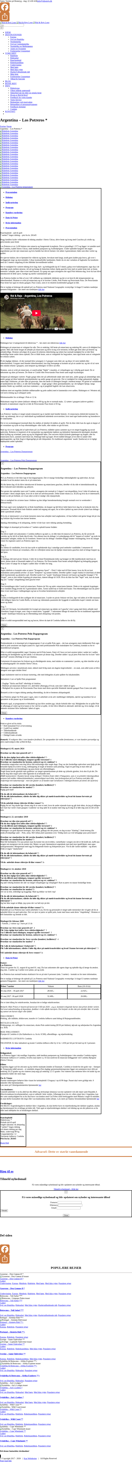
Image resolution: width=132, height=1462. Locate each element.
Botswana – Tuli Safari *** (11, 1300)
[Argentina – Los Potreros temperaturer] (16, 187)
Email (53, 1208)
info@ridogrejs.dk (44, 1)
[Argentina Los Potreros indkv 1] (9, 168)
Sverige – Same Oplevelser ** (12, 1344)
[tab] (53, 192)
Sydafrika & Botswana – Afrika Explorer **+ (18, 1366)
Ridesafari (19, 1305)
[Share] (66, 16)
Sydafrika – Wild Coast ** (11, 1409)
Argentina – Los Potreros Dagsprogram (16, 451)
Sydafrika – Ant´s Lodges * (11, 1388)
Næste (9, 126)
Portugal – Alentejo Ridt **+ (11, 1322)
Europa (15, 1283)
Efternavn (54, 1205)
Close (4, 625)
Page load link (6, 1461)
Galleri (3, 1281)
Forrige (3, 126)
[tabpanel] (50, 283)
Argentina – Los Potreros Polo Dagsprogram (18, 460)
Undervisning (5, 1283)
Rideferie (31, 1283)
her (40, 1085)
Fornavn (53, 1202)
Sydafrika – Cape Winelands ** (13, 1431)
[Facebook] (66, 7)
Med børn (40, 1283)
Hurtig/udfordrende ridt (47, 1305)
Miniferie (23, 1283)
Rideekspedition (22, 1349)
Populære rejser (65, 1283)
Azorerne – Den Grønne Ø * (11, 1279)
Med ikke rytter (51, 1283)
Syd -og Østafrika (7, 1305)
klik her (41, 289)
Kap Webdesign (30, 1458)
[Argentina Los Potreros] (9, 131)
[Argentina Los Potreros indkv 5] (9, 177)
